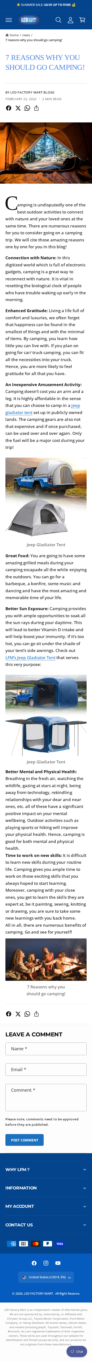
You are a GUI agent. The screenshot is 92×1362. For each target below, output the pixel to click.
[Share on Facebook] (8, 108)
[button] (8, 20)
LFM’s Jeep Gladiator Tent (30, 657)
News (26, 35)
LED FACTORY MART (38, 1293)
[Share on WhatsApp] (27, 108)
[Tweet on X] (18, 108)
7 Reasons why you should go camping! (33, 40)
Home (14, 35)
